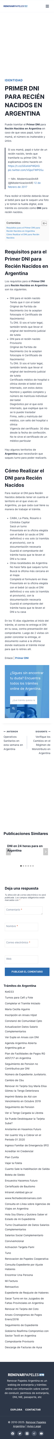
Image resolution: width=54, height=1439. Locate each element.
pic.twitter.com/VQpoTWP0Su (26, 170)
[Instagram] (27, 1433)
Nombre (12, 926)
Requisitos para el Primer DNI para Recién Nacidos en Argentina (23, 229)
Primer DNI (22, 658)
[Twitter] (19, 1433)
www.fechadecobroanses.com (23, 1198)
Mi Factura (11, 1280)
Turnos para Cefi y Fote (19, 997)
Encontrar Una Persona (19, 1274)
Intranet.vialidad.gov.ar (19, 1192)
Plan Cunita (12, 1157)
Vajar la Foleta (13, 1163)
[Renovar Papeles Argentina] (16, 6)
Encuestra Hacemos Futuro (21, 1180)
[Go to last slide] (8, 851)
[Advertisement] (27, 44)
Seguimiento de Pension (19, 1107)
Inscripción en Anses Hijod (21, 1015)
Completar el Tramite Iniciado (22, 1003)
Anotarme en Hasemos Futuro (23, 1129)
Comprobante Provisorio (19, 1341)
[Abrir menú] (47, 6)
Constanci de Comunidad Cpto (23, 1020)
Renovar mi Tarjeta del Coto (22, 1308)
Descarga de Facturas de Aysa (23, 1347)
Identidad (14, 80)
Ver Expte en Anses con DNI (22, 1037)
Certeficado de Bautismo (20, 1186)
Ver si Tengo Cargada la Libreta (24, 1112)
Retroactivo (12, 1286)
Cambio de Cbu (14, 1080)
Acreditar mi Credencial (19, 1151)
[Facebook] (12, 1433)
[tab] (21, 866)
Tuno (8, 1252)
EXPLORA (16, 1409)
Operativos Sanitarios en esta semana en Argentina (13, 740)
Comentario (14, 909)
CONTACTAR (33, 1409)
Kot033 (9, 991)
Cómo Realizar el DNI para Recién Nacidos (22, 236)
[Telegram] (34, 1433)
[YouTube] (41, 1433)
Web (9, 958)
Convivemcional (14, 1241)
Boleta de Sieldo (15, 1174)
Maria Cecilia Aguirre (17, 1009)
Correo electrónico (18, 942)
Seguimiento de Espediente (21, 1325)
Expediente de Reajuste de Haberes (27, 1292)
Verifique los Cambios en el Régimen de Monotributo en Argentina (41, 742)
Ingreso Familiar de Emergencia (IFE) (27, 1145)
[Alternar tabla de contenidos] (42, 223)
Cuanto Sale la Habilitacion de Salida (27, 1168)
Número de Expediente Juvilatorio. (25, 1074)
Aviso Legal (34, 1426)
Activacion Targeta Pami (19, 1247)
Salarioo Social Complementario (24, 1235)
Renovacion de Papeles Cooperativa (26, 1258)
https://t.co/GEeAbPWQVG (24, 165)
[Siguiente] (45, 851)
